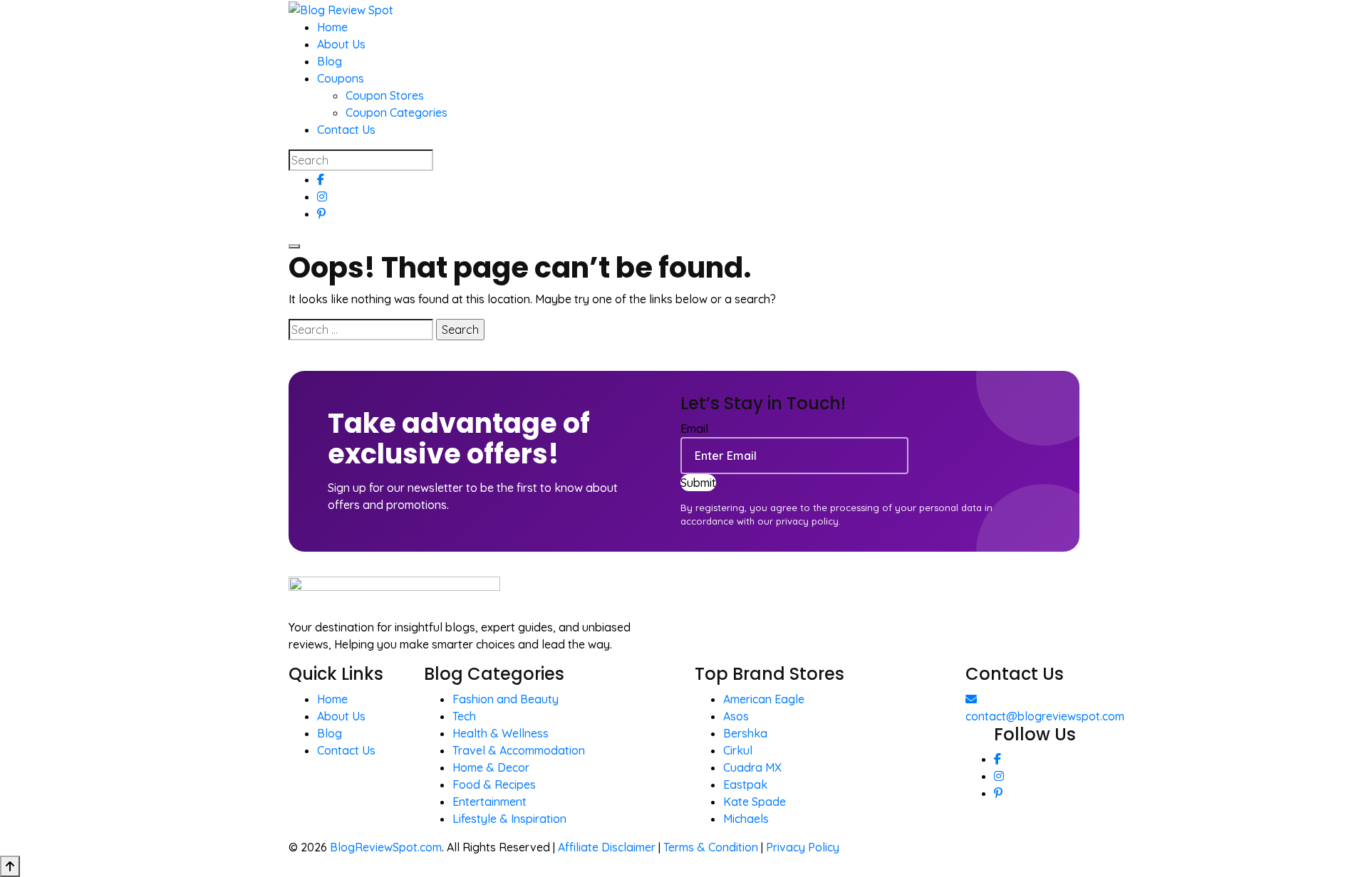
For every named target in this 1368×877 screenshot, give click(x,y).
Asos (736, 716)
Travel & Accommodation (518, 750)
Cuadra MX (752, 767)
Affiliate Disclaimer (607, 847)
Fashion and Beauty (505, 699)
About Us (341, 44)
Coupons (340, 78)
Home (332, 27)
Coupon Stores (385, 95)
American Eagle (763, 699)
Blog (329, 61)
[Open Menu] (294, 246)
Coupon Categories (396, 112)
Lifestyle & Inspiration (509, 819)
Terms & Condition (710, 847)
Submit (698, 483)
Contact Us (346, 129)
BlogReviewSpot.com (386, 847)
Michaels (746, 819)
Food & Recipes (494, 784)
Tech (464, 716)
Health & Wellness (500, 733)
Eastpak (745, 784)
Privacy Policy (802, 847)
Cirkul (737, 750)
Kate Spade (754, 801)
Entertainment (489, 801)
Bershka (745, 733)
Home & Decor (490, 767)
